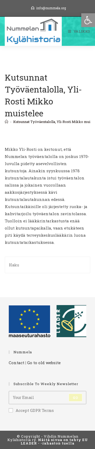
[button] (88, 20)
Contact (16, 362)
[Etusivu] (6, 121)
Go (75, 397)
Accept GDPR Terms (35, 410)
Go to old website (44, 362)
